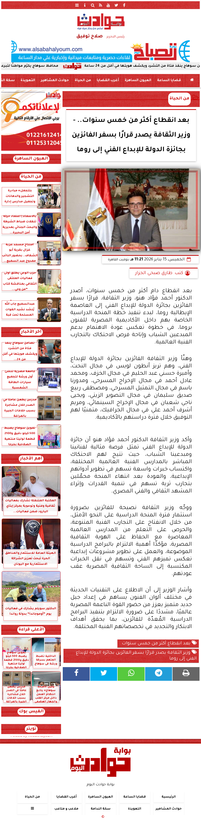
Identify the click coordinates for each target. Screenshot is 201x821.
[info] (85, 5)
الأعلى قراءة (31, 630)
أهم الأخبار (31, 459)
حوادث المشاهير (55, 81)
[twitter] (116, 5)
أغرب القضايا (108, 81)
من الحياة (83, 81)
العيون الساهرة (138, 81)
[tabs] (77, 5)
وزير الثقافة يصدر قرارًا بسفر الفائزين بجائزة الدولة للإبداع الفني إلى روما (136, 655)
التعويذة (28, 81)
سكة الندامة (101, 809)
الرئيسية (169, 797)
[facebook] (124, 5)
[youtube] (108, 5)
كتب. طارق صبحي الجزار (159, 273)
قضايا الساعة (169, 81)
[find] (93, 5)
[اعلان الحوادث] (31, 150)
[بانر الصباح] (100, 51)
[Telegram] (158, 674)
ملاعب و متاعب (66, 809)
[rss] (100, 5)
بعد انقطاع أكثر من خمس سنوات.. (155, 643)
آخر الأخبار (31, 332)
